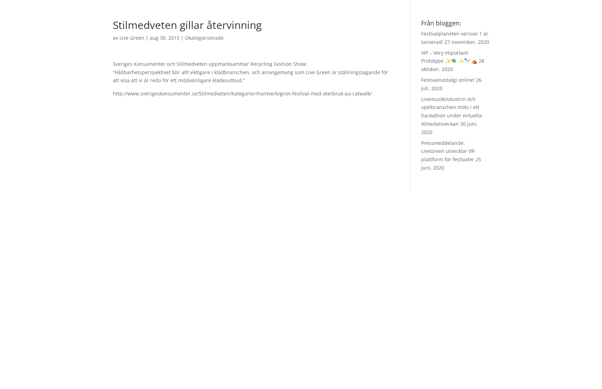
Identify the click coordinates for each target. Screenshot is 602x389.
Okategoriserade (204, 37)
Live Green (131, 37)
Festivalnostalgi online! (447, 80)
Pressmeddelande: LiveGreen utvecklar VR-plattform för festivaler (448, 151)
